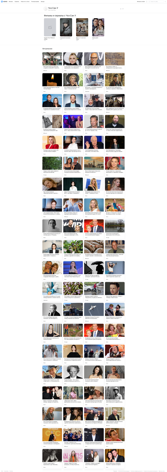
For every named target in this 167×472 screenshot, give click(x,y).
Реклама (11, 471)
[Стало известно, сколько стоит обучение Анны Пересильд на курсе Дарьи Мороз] (73, 271)
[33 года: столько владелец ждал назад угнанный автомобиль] (73, 312)
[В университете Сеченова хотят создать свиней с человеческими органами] (94, 250)
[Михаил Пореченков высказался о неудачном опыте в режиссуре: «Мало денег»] (94, 438)
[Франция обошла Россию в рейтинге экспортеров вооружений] (94, 312)
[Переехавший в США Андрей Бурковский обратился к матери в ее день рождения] (73, 104)
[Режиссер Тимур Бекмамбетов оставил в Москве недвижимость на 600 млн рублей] (115, 125)
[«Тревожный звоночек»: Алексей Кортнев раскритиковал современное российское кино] (115, 250)
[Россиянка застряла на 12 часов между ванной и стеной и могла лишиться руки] (52, 292)
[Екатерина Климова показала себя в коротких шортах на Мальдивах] (115, 271)
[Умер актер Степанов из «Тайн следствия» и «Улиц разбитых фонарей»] (52, 375)
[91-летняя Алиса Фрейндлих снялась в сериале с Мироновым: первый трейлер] (115, 83)
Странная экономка (65, 37)
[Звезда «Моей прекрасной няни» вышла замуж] (115, 438)
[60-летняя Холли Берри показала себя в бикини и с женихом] (52, 354)
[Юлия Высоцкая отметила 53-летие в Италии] (52, 333)
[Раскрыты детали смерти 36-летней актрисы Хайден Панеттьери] (52, 145)
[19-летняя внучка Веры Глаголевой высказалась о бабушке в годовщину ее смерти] (115, 333)
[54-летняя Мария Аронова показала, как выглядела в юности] (52, 312)
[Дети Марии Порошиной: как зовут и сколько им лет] (73, 83)
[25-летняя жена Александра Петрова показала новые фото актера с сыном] (73, 166)
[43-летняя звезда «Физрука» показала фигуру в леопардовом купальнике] (52, 438)
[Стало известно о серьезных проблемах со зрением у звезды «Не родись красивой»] (115, 166)
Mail (2, 471)
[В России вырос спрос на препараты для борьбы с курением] (73, 208)
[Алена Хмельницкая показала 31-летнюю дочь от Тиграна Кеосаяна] (52, 229)
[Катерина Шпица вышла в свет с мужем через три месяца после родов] (73, 145)
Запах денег (95, 37)
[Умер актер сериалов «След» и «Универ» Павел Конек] (115, 292)
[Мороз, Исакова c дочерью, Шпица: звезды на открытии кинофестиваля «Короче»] (52, 396)
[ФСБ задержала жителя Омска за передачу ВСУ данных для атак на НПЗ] (115, 104)
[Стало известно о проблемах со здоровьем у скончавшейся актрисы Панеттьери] (73, 62)
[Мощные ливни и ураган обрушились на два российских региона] (94, 292)
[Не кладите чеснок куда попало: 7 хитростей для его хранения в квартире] (73, 292)
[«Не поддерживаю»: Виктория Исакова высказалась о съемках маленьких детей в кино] (52, 208)
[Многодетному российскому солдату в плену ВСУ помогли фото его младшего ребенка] (52, 62)
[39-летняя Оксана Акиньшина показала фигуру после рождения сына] (115, 375)
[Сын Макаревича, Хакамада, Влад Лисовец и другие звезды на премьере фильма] (115, 145)
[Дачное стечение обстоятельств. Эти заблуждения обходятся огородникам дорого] (73, 333)
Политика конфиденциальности (137, 471)
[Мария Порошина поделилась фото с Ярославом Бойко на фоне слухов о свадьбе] (73, 125)
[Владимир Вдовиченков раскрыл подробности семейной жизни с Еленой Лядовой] (52, 104)
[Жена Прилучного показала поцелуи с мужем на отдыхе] (115, 459)
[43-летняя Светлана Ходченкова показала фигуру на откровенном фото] (115, 187)
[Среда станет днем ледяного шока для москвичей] (52, 166)
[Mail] (2, 1)
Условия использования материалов (151, 471)
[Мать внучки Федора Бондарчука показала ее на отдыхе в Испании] (94, 417)
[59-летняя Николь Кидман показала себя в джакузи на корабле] (52, 417)
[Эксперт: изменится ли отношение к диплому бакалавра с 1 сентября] (73, 438)
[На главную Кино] (5, 1)
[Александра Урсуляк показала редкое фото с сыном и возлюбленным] (52, 250)
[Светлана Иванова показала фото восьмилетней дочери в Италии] (94, 396)
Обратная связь (162, 471)
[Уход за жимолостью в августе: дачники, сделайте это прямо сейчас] (73, 250)
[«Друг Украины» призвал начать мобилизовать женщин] (115, 417)
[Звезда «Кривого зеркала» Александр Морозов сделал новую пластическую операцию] (115, 354)
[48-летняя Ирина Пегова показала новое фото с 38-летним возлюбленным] (73, 229)
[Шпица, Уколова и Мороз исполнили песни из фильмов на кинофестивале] (94, 354)
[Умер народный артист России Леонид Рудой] (52, 83)
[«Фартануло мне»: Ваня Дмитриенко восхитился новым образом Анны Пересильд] (73, 396)
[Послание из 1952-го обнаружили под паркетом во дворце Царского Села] (115, 62)
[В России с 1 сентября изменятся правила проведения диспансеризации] (94, 83)
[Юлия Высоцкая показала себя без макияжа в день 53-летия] (94, 208)
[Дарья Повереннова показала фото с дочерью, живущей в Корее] (73, 187)
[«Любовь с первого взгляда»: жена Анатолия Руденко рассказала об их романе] (94, 459)
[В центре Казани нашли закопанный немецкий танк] (52, 125)
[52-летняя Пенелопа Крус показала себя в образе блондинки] (94, 375)
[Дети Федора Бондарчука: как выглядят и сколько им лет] (94, 62)
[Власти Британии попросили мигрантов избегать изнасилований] (94, 166)
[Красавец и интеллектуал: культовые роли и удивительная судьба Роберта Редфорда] (115, 396)
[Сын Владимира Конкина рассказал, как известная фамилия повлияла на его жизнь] (94, 145)
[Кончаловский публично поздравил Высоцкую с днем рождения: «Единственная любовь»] (52, 271)
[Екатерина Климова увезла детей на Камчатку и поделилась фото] (73, 354)
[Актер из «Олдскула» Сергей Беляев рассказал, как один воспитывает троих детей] (115, 208)
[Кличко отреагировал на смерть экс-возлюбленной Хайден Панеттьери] (94, 229)
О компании (6, 471)
